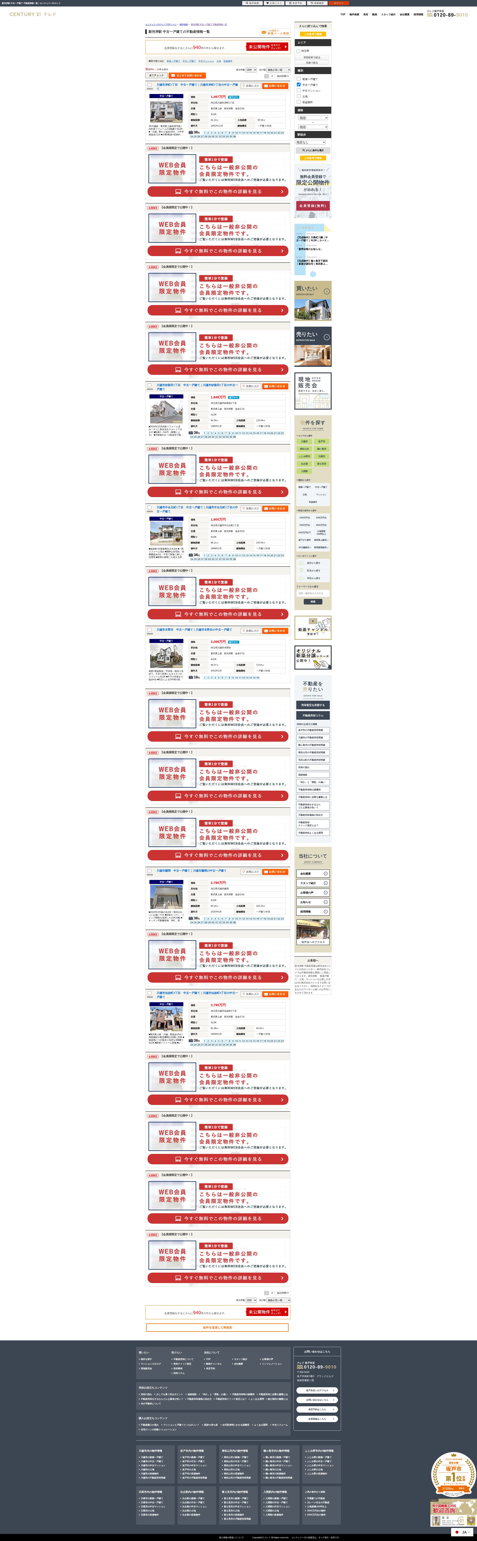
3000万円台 (304, 525)
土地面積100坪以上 (321, 532)
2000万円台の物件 (316, 1514)
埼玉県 (305, 50)
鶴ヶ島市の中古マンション (279, 1465)
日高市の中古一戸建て (152, 1502)
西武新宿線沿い (321, 547)
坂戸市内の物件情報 (192, 1450)
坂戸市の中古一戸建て (193, 1461)
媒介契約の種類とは (278, 1399)
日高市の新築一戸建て (152, 1498)
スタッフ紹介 (388, 14)
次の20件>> (283, 76)
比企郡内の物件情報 (192, 1491)
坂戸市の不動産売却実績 (310, 730)
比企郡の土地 (189, 1510)
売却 (365, 14)
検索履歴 (319, 3)
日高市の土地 (147, 1510)
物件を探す (146, 1359)
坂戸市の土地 (189, 1469)
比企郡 (304, 463)
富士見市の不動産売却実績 (237, 1519)
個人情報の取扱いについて (231, 1537)
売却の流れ (303, 767)
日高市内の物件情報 (150, 1491)
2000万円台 (321, 517)
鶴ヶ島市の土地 (273, 1469)
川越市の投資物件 (150, 1473)
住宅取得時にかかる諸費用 (235, 1425)
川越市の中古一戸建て (152, 1461)
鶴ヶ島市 (321, 449)
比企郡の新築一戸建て (193, 1498)
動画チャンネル (214, 1364)
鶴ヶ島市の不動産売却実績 (311, 745)
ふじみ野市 (304, 456)
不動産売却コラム (313, 715)
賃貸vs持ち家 (211, 1425)
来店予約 (210, 1368)
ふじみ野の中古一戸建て (319, 1461)
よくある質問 (257, 1399)
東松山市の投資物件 (234, 1473)
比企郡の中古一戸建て (193, 1502)
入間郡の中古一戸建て (277, 1502)
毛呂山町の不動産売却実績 (311, 760)
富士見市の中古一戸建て (236, 1502)
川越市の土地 (147, 1469)
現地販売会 (146, 1368)
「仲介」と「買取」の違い (311, 782)
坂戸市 (321, 441)
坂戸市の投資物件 (191, 1473)
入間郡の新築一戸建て (277, 1498)
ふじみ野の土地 (315, 1469)
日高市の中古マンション (153, 1506)
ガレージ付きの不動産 (318, 1502)
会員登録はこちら (317, 1419)
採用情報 (418, 14)
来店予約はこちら (317, 1409)
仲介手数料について (151, 1403)
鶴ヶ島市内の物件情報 (276, 1450)
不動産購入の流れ (150, 1425)
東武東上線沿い (321, 540)
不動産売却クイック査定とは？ (308, 824)
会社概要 (405, 14)
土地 (219, 61)
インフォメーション (272, 1364)
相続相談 (302, 774)
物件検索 (354, 14)
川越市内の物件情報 (150, 1450)
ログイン (339, 3)
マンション (321, 494)
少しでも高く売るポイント (169, 1394)
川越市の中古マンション (153, 1465)
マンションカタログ (151, 1364)
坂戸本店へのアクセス (317, 1390)
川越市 (304, 441)
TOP (342, 14)
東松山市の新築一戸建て (236, 1457)
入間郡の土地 (272, 1510)
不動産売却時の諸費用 (309, 789)
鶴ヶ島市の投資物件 (276, 1473)
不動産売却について (183, 1359)
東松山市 (304, 449)
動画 (374, 14)
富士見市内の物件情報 (235, 1491)
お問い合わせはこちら (317, 1400)
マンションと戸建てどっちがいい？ (181, 1425)
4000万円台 (321, 525)
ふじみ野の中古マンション (320, 1465)
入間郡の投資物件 (274, 1514)
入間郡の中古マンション (278, 1506)
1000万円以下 (304, 532)
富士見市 (321, 463)
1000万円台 (304, 517)
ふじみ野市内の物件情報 (319, 1450)
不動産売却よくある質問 (310, 833)
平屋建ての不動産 (316, 1498)
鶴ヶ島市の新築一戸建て (278, 1457)
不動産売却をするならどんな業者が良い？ (309, 806)
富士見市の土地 (232, 1510)
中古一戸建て (189, 61)
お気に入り (276, 3)
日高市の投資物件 (150, 1514)
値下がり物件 (304, 540)
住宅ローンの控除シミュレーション (159, 1429)
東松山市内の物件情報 (235, 1450)
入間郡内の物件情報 (275, 1491)
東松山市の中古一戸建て (236, 1461)
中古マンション (206, 61)
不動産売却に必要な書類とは (312, 797)
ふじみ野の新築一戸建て (319, 1457)
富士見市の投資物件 (234, 1514)
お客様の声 (267, 1359)
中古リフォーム (280, 1425)
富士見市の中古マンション (237, 1506)
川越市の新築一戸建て (152, 1457)
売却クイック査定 (182, 1364)
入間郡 (304, 471)
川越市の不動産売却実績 (310, 737)
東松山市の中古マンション (237, 1465)
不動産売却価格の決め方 (310, 815)
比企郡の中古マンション (194, 1506)
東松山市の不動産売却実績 (311, 752)
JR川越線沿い (304, 547)
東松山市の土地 (232, 1469)
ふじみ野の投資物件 (317, 1473)
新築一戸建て (173, 61)
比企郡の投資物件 (191, 1514)
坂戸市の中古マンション (194, 1465)
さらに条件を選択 (315, 150)
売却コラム (179, 1373)
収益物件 (227, 61)
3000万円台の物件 (316, 1510)
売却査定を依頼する (313, 705)
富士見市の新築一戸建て (236, 1498)
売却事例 (177, 1368)
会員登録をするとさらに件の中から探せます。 (195, 47)
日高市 (321, 456)
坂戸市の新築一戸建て (193, 1457)
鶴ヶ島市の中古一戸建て (278, 1461)
